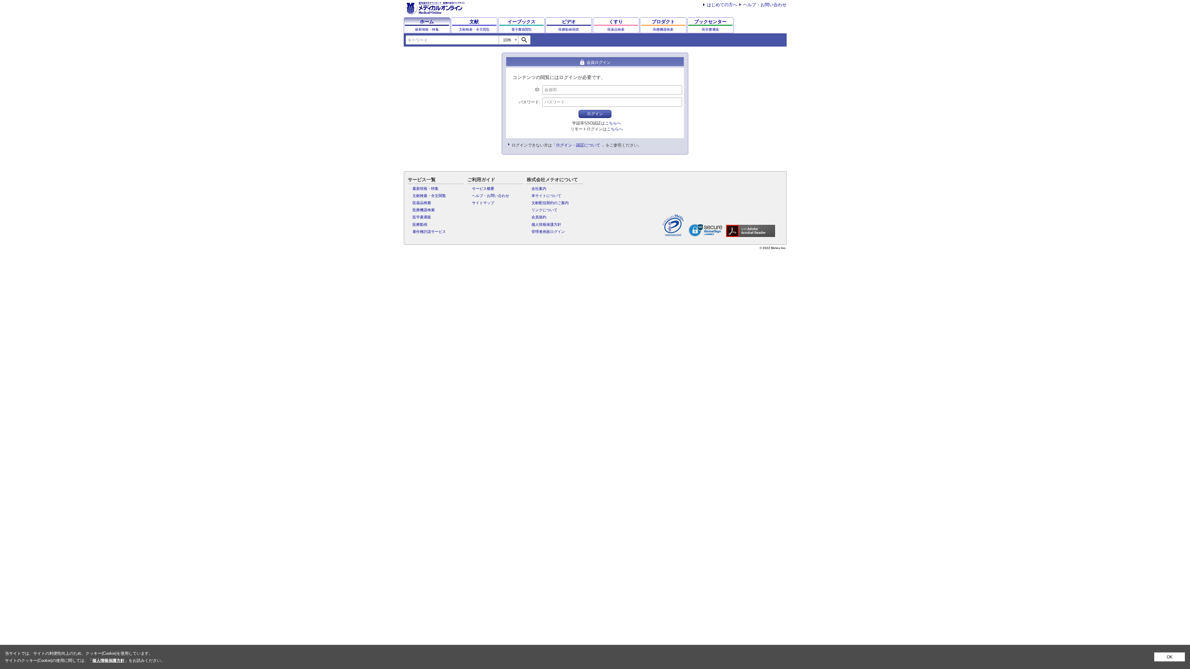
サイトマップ (483, 203)
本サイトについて (546, 196)
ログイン (595, 114)
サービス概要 (483, 188)
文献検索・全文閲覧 (429, 196)
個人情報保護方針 (546, 224)
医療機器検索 (423, 210)
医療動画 (419, 224)
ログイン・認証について (578, 145)
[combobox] (452, 40)
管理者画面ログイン (548, 232)
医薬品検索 (421, 203)
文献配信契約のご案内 (550, 203)
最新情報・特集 (425, 188)
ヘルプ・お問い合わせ (765, 4)
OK (1170, 657)
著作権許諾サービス (429, 232)
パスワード (529, 102)
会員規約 (538, 217)
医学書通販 (421, 217)
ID (537, 89)
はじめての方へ (722, 4)
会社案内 (538, 188)
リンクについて (544, 210)
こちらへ (613, 123)
